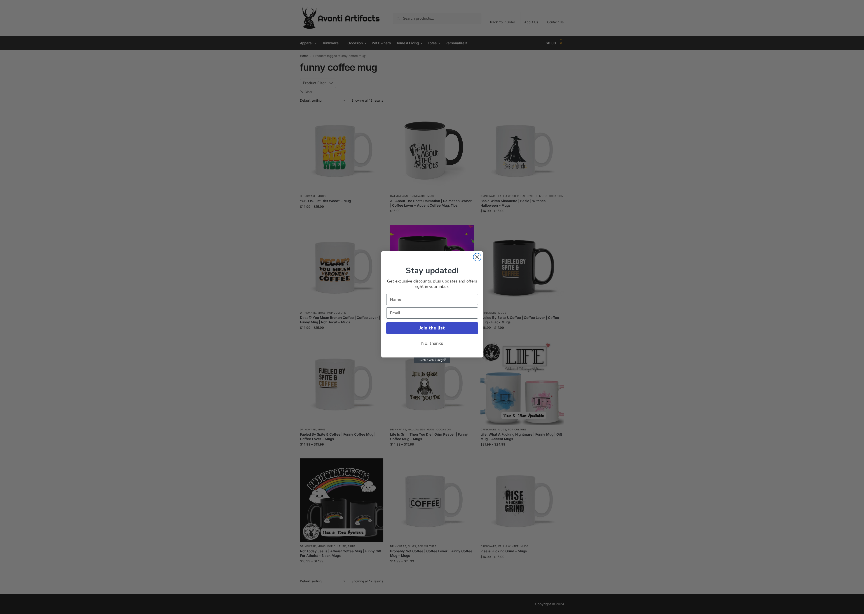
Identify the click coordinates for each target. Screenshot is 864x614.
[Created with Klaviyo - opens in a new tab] (432, 360)
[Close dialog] (477, 257)
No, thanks (432, 343)
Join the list (432, 328)
